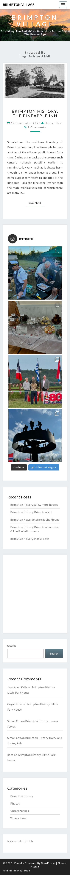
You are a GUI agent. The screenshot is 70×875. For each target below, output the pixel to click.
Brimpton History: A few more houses (34, 504)
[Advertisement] (35, 594)
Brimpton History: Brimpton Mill (31, 512)
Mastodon (17, 841)
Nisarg (35, 866)
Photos (15, 803)
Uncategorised (19, 811)
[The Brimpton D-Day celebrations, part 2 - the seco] (35, 381)
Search (11, 646)
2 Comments (37, 127)
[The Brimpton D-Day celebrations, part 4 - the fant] (35, 273)
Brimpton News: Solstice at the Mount (34, 519)
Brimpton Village (19, 4)
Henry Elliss (54, 123)
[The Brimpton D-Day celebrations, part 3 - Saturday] (35, 327)
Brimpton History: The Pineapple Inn (35, 113)
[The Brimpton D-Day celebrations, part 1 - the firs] (35, 435)
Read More (36, 202)
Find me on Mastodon (16, 870)
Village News (18, 818)
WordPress (48, 863)
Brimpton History (21, 796)
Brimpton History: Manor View (29, 538)
